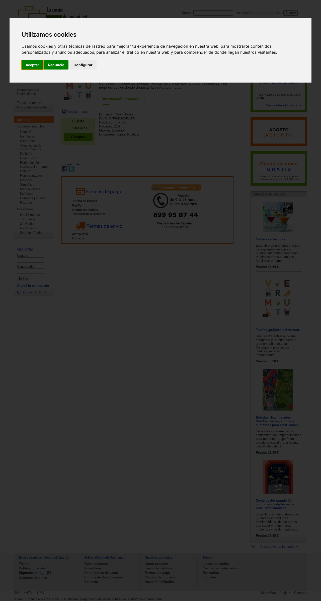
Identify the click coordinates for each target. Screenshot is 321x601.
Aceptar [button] (32, 65)
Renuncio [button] (56, 65)
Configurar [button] (83, 65)
